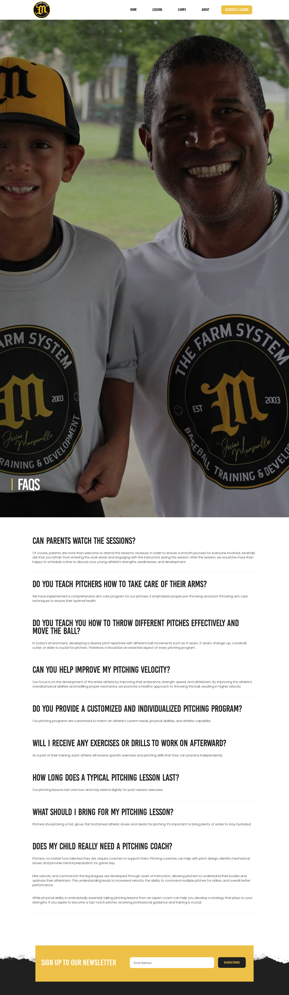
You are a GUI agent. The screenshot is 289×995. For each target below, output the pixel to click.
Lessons (157, 10)
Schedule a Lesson (236, 10)
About (205, 10)
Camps (182, 10)
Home (133, 10)
